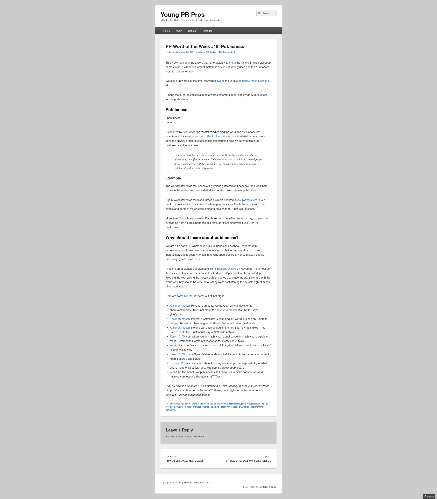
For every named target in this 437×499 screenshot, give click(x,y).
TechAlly (175, 372)
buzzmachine (233, 403)
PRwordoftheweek (192, 406)
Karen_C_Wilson (180, 336)
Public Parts (214, 136)
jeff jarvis (245, 403)
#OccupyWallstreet (245, 200)
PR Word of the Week (198, 403)
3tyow (223, 403)
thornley (175, 363)
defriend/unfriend (248, 81)
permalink (170, 409)
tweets (188, 296)
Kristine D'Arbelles (207, 51)
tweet (220, 81)
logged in (182, 436)
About (179, 30)
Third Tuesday (221, 406)
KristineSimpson (180, 305)
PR (262, 403)
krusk (173, 345)
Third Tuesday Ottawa (223, 269)
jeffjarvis (255, 403)
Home (166, 30)
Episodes (207, 30)
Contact (192, 30)
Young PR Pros (182, 14)
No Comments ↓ (227, 51)
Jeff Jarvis (189, 132)
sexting (264, 81)
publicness (207, 406)
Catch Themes (269, 486)
